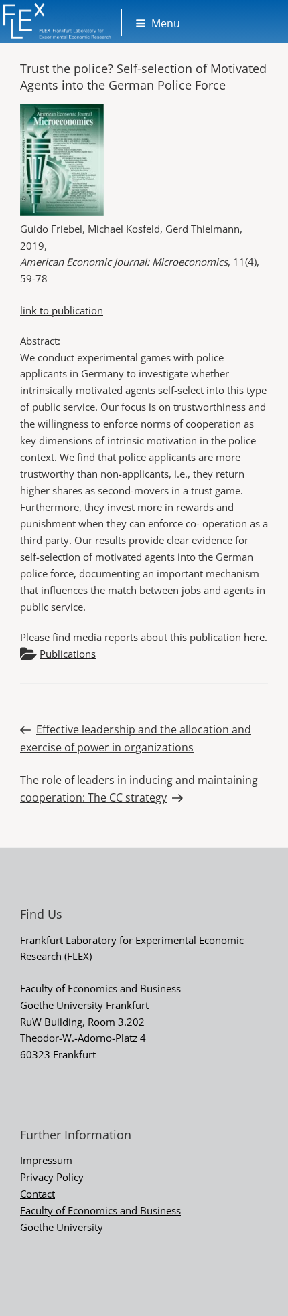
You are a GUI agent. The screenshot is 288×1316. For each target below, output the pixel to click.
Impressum (46, 1160)
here (254, 637)
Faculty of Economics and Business (100, 1210)
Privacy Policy (52, 1177)
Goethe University (61, 1227)
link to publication (61, 310)
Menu (165, 23)
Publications (68, 653)
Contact (37, 1193)
